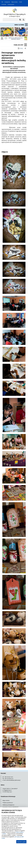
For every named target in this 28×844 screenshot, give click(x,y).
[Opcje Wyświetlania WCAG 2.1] (23, 19)
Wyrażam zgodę (21, 841)
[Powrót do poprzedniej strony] (25, 48)
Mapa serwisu (5, 800)
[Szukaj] (20, 19)
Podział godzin (11, 4)
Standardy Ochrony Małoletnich (10, 807)
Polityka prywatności (7, 802)
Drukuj (21, 48)
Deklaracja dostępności (8, 805)
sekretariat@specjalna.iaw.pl (13, 780)
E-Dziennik (4, 4)
